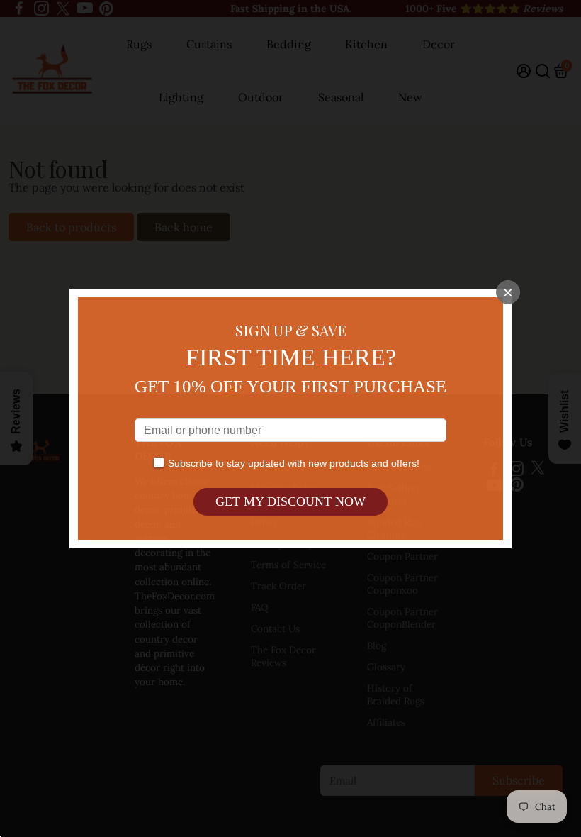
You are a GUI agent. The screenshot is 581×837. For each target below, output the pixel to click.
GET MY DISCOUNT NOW (290, 501)
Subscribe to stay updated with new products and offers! (293, 463)
